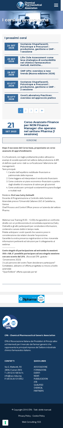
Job (35, 381)
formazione (40, 369)
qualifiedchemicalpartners (39, 387)
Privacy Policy (24, 415)
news (36, 375)
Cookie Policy (39, 415)
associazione (40, 366)
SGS (39, 421)
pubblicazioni (41, 378)
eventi (37, 372)
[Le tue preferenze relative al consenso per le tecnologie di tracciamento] (5, 423)
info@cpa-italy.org (13, 375)
